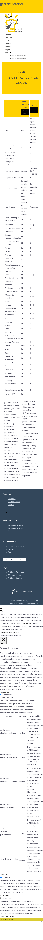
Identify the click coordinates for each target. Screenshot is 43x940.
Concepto (9, 35)
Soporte (8, 47)
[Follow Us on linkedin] (6, 512)
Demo (7, 53)
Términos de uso (14, 575)
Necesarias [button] (4, 692)
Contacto (8, 44)
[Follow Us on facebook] (4, 512)
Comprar (8, 38)
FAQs (7, 41)
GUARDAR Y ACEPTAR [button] (9, 916)
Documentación (14, 531)
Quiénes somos (14, 502)
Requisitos (12, 534)
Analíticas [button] (4, 874)
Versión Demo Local (18, 56)
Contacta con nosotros (14, 560)
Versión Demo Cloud (18, 59)
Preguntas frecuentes (16, 546)
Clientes (11, 549)
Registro (8, 50)
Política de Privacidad (16, 572)
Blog (9, 552)
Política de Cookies (15, 578)
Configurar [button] (4, 632)
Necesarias (7, 695)
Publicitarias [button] (5, 895)
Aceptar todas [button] (14, 632)
